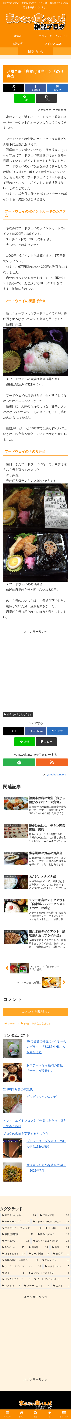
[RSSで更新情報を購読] (52, 762)
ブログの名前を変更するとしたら (25, 1133)
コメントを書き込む (35, 1011)
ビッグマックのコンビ (42, 1096)
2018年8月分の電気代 (18, 1089)
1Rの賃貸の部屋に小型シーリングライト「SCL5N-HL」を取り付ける (47, 1047)
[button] (46, 98)
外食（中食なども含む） (19, 714)
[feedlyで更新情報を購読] (19, 762)
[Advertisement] (35, 670)
